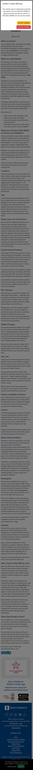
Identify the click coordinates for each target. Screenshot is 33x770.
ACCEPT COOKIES (24, 23)
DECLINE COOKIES (24, 27)
